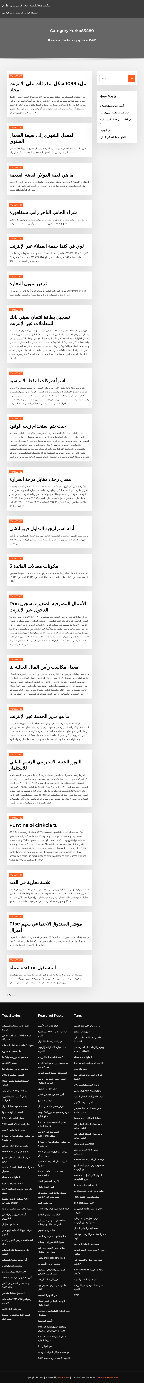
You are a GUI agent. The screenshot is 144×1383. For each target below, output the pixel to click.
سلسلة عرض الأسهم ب (49, 1263)
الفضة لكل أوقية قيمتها (12, 1112)
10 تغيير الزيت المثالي (48, 1279)
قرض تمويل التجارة (28, 283)
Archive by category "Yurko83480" (77, 40)
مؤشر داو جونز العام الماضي (15, 1145)
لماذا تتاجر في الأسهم (48, 1025)
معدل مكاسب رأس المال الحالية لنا (43, 667)
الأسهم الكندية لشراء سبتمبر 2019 (54, 1358)
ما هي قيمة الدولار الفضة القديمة (41, 175)
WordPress (63, 1377)
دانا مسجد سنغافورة (11, 1051)
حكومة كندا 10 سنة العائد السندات (18, 1045)
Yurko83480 (16, 76)
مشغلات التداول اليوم (12, 1265)
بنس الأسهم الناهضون (48, 1295)
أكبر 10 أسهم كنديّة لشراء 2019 (17, 1277)
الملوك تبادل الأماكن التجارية (112, 137)
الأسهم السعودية (45, 1320)
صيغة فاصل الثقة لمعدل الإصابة (89, 1096)
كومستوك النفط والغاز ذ (85, 1279)
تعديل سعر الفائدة (82, 1031)
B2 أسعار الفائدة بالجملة (13, 1118)
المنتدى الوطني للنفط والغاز (87, 1196)
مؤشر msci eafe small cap (51, 1257)
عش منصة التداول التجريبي (86, 1244)
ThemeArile (101, 1377)
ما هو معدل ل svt (10, 1224)
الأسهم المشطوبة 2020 (13, 1074)
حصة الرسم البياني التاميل (86, 1228)
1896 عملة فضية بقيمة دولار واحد (53, 1208)
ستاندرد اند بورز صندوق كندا (15, 1057)
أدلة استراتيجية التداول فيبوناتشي (41, 528)
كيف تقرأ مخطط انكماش (13, 1293)
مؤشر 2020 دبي (9, 1063)
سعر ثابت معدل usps (84, 1143)
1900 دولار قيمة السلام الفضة (16, 1124)
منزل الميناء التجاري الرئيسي (87, 1090)
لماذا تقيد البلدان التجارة (49, 1214)
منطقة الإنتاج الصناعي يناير (14, 1090)
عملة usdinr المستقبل (32, 967)
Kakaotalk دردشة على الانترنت (89, 1159)
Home (51, 40)
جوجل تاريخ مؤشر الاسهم (13, 1129)
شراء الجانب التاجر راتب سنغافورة (43, 212)
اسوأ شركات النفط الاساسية (37, 380)
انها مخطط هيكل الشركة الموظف (53, 1352)
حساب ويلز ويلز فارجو (12, 1183)
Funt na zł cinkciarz (33, 825)
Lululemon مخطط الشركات (16, 1151)
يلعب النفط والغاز (46, 1187)
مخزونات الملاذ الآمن (11, 1308)
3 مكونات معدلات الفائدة (33, 566)
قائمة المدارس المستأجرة (14, 1271)
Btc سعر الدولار (45, 1346)
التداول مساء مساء (11, 1177)
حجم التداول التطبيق (47, 1088)
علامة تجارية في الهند (30, 882)
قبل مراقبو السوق (46, 1230)
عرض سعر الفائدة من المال (51, 1106)
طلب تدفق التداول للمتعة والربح (89, 1190)
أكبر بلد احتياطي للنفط (48, 1181)
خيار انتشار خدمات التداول (50, 1041)
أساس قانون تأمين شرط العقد (52, 1236)
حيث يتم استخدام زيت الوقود (37, 426)
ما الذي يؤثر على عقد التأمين (87, 1025)
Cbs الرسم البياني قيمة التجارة (88, 1063)
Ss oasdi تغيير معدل (84, 1202)
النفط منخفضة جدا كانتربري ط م (27, 5)
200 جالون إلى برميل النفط (87, 1084)
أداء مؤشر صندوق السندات (14, 1259)
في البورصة (104, 130)
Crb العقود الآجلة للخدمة (85, 1185)
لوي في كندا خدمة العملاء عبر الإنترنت (46, 246)
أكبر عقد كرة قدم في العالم (51, 1094)
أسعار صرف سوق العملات (111, 105)
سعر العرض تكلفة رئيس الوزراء (114, 112)
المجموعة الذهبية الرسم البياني (52, 1072)
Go (131, 78)
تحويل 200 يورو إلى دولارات (51, 1242)
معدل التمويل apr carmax (14, 1106)
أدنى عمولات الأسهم (83, 1102)
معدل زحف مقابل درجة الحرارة (40, 479)
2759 (76, 1295)
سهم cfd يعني (80, 1068)
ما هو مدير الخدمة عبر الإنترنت (39, 716)
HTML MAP (112, 1377)
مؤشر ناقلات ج (45, 1100)
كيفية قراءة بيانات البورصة (50, 1057)
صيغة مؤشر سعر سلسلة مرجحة (17, 1208)
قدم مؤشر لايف (45, 1202)
